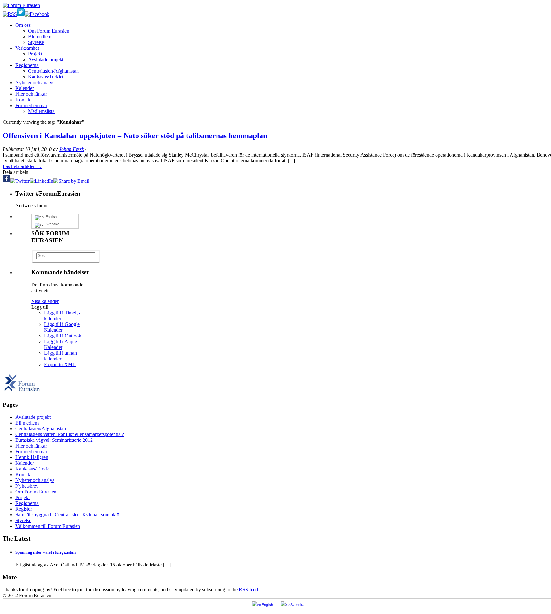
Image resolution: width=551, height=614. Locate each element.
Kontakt (23, 99)
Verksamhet (27, 48)
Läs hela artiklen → (22, 166)
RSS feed (248, 589)
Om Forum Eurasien (48, 30)
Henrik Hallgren (31, 457)
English (50, 216)
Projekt (35, 53)
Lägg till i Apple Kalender (60, 344)
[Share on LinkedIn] (41, 181)
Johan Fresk (71, 149)
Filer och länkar (31, 94)
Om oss (23, 25)
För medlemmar (31, 105)
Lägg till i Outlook (62, 335)
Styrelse (36, 42)
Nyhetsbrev (27, 486)
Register (23, 509)
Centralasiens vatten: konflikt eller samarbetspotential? (69, 434)
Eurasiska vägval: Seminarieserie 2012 (54, 440)
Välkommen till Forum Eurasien (47, 526)
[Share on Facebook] (6, 181)
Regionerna (27, 65)
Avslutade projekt (45, 59)
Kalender (24, 88)
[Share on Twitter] (20, 181)
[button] (39, 307)
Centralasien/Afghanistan (53, 71)
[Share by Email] (71, 181)
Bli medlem (39, 36)
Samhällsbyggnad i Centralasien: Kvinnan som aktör (68, 514)
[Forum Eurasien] (21, 5)
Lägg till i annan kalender (60, 355)
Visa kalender (45, 301)
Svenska (51, 224)
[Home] (22, 392)
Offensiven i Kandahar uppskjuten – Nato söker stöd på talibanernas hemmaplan (135, 135)
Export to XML (60, 364)
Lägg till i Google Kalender (62, 327)
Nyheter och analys (34, 82)
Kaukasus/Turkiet (45, 76)
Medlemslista (41, 111)
